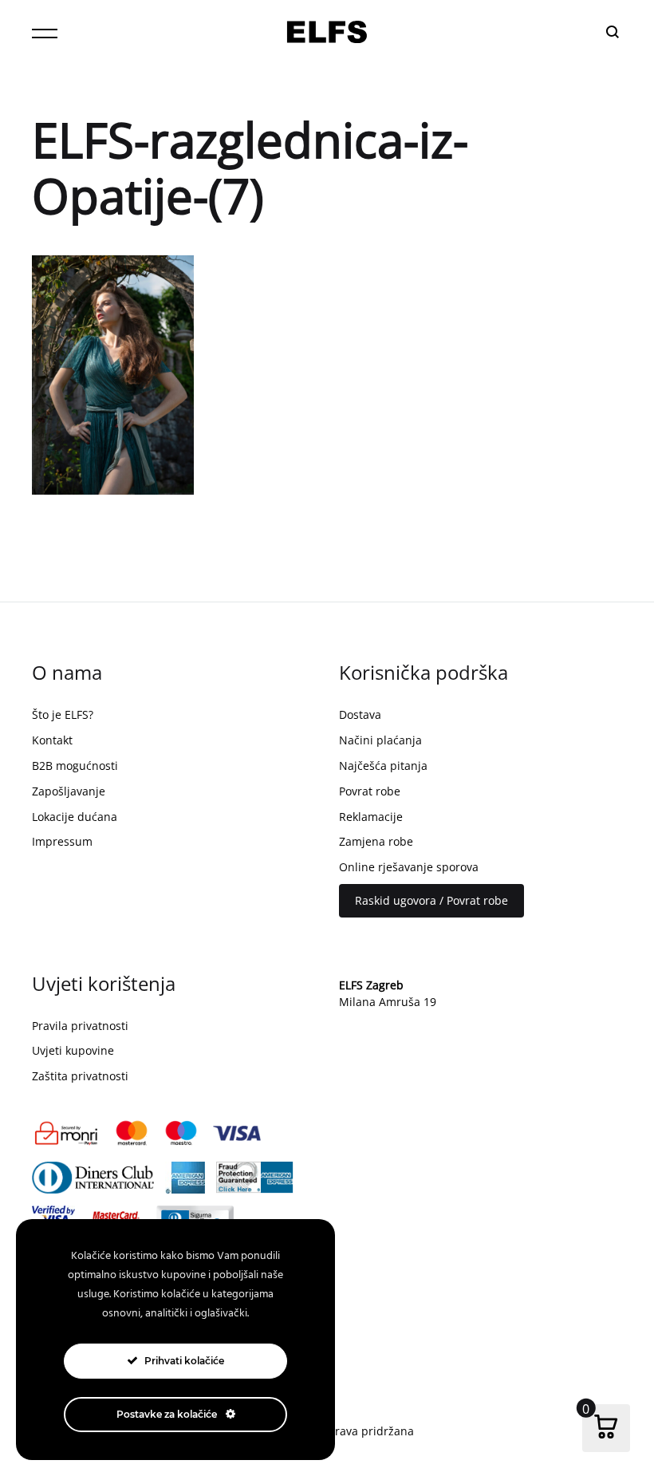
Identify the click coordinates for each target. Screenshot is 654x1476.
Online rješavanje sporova (409, 866)
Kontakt (52, 740)
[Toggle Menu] (44, 33)
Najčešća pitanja (383, 765)
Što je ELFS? (62, 714)
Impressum (62, 841)
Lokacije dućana (74, 816)
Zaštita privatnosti (80, 1075)
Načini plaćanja (380, 740)
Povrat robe (369, 791)
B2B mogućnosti (75, 765)
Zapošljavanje (68, 791)
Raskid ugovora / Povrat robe (431, 900)
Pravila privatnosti (80, 1025)
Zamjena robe (376, 841)
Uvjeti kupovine (73, 1050)
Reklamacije (371, 816)
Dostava (360, 714)
